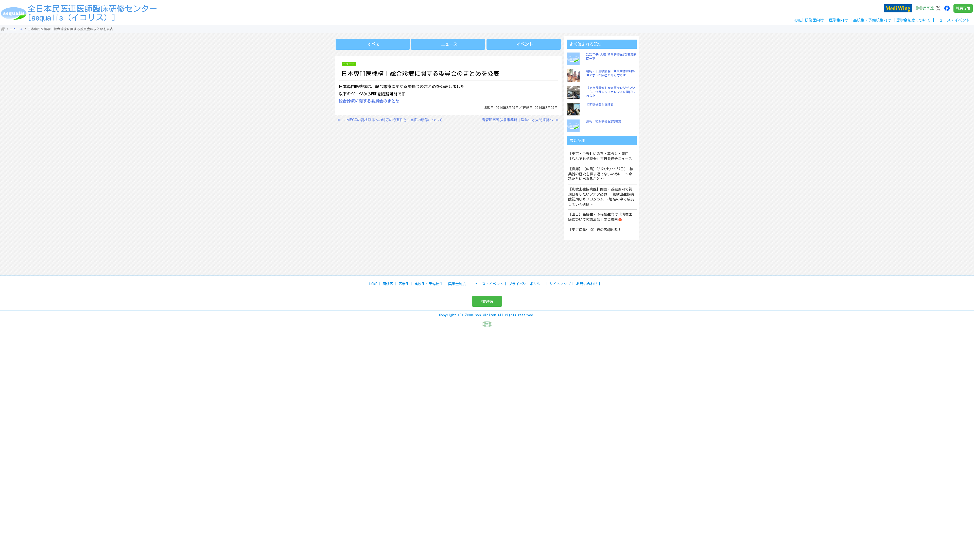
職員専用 (963, 8)
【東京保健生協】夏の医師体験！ (594, 230)
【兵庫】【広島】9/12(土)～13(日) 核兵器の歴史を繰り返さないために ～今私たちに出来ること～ (600, 174)
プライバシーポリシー (526, 284)
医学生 (403, 284)
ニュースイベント (952, 20)
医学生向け (838, 20)
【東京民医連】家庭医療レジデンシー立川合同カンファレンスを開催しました (610, 91)
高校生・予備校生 (428, 284)
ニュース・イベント (487, 284)
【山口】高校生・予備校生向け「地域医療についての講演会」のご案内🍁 (600, 217)
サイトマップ (560, 284)
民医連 (928, 8)
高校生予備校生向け (872, 20)
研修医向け (814, 20)
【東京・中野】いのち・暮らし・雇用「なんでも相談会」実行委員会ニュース (600, 156)
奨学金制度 (457, 284)
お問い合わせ (586, 284)
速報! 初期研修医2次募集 (603, 121)
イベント (525, 44)
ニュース (16, 29)
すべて (374, 44)
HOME (798, 20)
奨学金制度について (913, 20)
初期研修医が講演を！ (601, 104)
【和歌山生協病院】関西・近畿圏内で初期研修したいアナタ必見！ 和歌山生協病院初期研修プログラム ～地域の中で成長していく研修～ (601, 196)
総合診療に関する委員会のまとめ (369, 101)
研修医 (387, 284)
